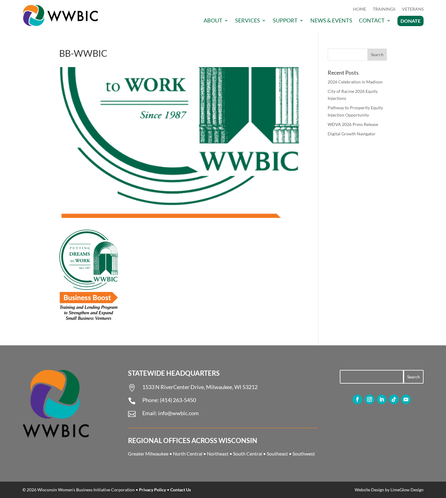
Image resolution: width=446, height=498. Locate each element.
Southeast (277, 453)
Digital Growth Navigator (352, 133)
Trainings (384, 9)
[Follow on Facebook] (357, 399)
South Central (247, 453)
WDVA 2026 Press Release (353, 124)
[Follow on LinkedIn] (382, 399)
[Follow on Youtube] (406, 399)
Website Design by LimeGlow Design (389, 489)
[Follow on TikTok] (394, 399)
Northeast (217, 453)
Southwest (303, 453)
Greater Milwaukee (148, 453)
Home (359, 9)
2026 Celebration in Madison (355, 81)
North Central (187, 453)
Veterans (413, 9)
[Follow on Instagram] (369, 399)
